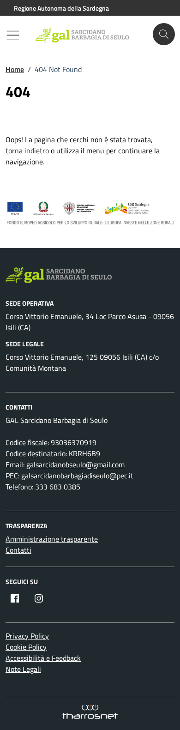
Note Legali (23, 669)
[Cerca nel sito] (164, 34)
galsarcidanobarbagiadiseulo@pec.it (77, 475)
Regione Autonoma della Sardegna (61, 8)
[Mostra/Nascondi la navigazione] (13, 35)
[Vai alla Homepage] (87, 34)
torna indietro (27, 150)
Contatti (18, 549)
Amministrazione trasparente (52, 538)
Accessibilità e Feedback (43, 658)
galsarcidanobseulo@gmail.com (75, 464)
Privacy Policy (27, 635)
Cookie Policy (26, 646)
